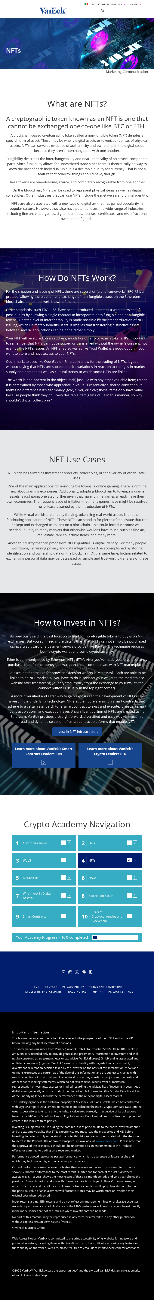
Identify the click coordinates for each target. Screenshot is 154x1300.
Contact (51, 987)
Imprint (97, 991)
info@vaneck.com (109, 1248)
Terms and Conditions (105, 987)
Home (35, 987)
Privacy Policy (73, 987)
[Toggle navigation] (111, 12)
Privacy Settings (120, 991)
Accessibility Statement (43, 991)
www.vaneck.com (107, 1141)
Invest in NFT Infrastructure (77, 731)
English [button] (133, 4)
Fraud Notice (77, 991)
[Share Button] (102, 11)
